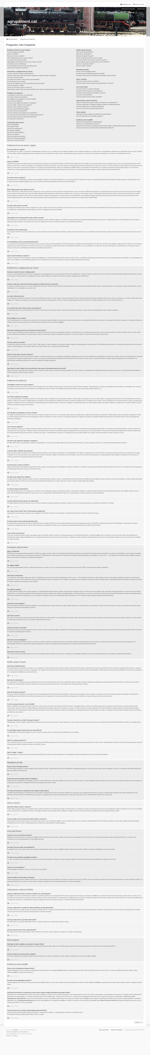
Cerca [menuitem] (12, 34)
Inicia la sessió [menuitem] (139, 4)
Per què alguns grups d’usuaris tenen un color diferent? (92, 62)
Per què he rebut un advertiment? (17, 111)
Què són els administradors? (84, 52)
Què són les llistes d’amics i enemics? (87, 81)
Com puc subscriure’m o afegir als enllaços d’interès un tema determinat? (98, 104)
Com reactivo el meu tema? (15, 119)
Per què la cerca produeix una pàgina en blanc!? (90, 93)
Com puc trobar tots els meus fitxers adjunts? (89, 116)
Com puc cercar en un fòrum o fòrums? (87, 89)
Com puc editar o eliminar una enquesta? (19, 105)
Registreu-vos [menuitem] (126, 4)
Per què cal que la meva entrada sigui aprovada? (22, 117)
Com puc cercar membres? (84, 95)
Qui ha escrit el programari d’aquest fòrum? (89, 122)
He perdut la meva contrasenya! (16, 64)
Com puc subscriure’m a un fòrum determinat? (90, 106)
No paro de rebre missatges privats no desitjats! (90, 73)
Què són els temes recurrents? (16, 136)
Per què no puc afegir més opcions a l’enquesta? (21, 103)
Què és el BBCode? (13, 124)
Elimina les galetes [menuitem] (116, 1030)
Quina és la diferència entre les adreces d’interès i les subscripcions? (97, 102)
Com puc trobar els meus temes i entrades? (89, 97)
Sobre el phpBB (12, 972)
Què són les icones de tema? (16, 140)
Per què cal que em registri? (15, 52)
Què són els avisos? (13, 134)
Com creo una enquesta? (14, 101)
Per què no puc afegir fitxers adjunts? (18, 109)
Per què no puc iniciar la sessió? (17, 60)
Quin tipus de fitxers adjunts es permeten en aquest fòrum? (93, 114)
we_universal (12, 1033)
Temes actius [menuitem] (141, 9)
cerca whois (20, 996)
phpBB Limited (62, 970)
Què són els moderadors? (84, 54)
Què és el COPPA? (13, 54)
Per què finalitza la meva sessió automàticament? (22, 66)
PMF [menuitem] (6, 34)
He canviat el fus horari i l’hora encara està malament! (23, 79)
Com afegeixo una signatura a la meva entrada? (21, 99)
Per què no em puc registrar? (16, 56)
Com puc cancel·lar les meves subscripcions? (90, 108)
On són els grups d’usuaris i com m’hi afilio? (89, 58)
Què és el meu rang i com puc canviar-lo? (19, 87)
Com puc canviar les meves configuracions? (20, 73)
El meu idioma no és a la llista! (16, 81)
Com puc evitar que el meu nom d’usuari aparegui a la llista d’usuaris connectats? (31, 75)
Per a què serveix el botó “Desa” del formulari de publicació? (25, 115)
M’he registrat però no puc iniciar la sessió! (20, 58)
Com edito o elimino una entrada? (17, 97)
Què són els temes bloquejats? (16, 138)
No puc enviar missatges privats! (86, 71)
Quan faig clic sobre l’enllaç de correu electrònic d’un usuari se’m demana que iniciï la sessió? (35, 89)
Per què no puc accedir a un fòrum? (18, 107)
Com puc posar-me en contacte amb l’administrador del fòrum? (95, 128)
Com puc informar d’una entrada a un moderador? (22, 113)
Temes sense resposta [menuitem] (128, 9)
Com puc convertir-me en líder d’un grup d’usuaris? (91, 60)
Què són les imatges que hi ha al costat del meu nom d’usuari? (26, 83)
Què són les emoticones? (14, 128)
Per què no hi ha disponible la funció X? (88, 124)
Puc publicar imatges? (14, 130)
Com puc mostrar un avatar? (15, 85)
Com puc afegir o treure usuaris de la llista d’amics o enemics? (95, 83)
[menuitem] (8, 1036)
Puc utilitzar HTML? (13, 126)
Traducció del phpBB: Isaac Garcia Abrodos (17, 1031)
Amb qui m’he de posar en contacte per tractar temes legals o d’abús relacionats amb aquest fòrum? (106, 126)
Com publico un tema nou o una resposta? (20, 95)
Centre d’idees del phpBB (92, 982)
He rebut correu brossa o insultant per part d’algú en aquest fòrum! (96, 75)
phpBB (61, 322)
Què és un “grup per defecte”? (85, 64)
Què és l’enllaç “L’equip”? (84, 66)
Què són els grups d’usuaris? (85, 56)
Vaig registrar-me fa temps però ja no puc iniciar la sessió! (24, 62)
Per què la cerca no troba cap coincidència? (89, 91)
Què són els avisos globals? (15, 132)
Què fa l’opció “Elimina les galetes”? (18, 68)
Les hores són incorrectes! (15, 77)
